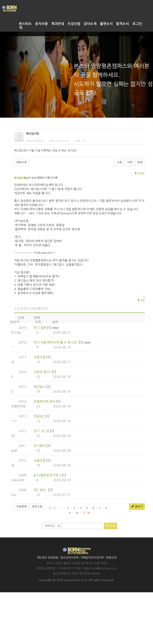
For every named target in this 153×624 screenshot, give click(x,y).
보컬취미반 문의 (44, 401)
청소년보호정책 (69, 557)
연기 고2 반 (41, 431)
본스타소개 (25, 26)
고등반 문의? (42, 372)
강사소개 (90, 24)
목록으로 (21, 162)
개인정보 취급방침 (47, 557)
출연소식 (106, 24)
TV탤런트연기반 (47, 475)
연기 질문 (40, 327)
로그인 (137, 24)
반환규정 (111, 557)
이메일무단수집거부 (92, 557)
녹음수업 (40, 460)
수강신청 (74, 24)
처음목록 (21, 506)
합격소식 (122, 24)
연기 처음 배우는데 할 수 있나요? (56, 342)
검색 (112, 525)
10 (76, 513)
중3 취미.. (40, 490)
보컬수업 (40, 357)
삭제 (129, 162)
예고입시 (40, 386)
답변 (140, 162)
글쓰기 (138, 506)
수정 (119, 162)
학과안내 (57, 24)
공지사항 (41, 24)
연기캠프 (40, 445)
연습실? (39, 416)
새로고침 (37, 506)
